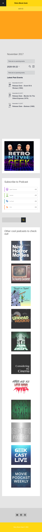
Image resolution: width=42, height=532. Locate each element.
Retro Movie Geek (21, 3)
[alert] (21, 73)
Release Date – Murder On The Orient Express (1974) (23, 97)
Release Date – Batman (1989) (23, 106)
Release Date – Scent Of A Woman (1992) (22, 86)
